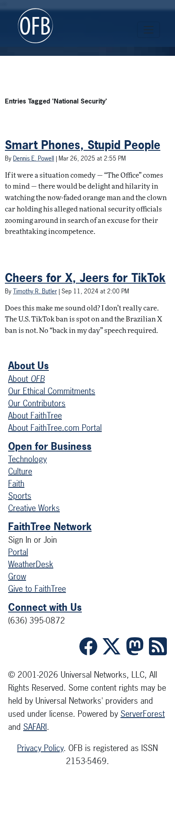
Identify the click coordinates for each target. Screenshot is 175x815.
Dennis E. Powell (33, 158)
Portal (18, 551)
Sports (19, 495)
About (26, 378)
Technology (27, 459)
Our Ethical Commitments (51, 390)
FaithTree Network (50, 526)
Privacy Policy (40, 747)
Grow (17, 576)
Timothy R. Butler (35, 291)
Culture (20, 471)
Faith (16, 483)
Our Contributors (37, 403)
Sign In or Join (32, 539)
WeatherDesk (30, 564)
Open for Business (50, 446)
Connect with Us (45, 607)
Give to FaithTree (37, 588)
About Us (28, 365)
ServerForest (142, 713)
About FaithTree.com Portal (55, 427)
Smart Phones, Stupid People (82, 145)
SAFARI (35, 726)
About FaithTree (35, 415)
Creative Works (34, 507)
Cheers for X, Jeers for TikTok (85, 278)
